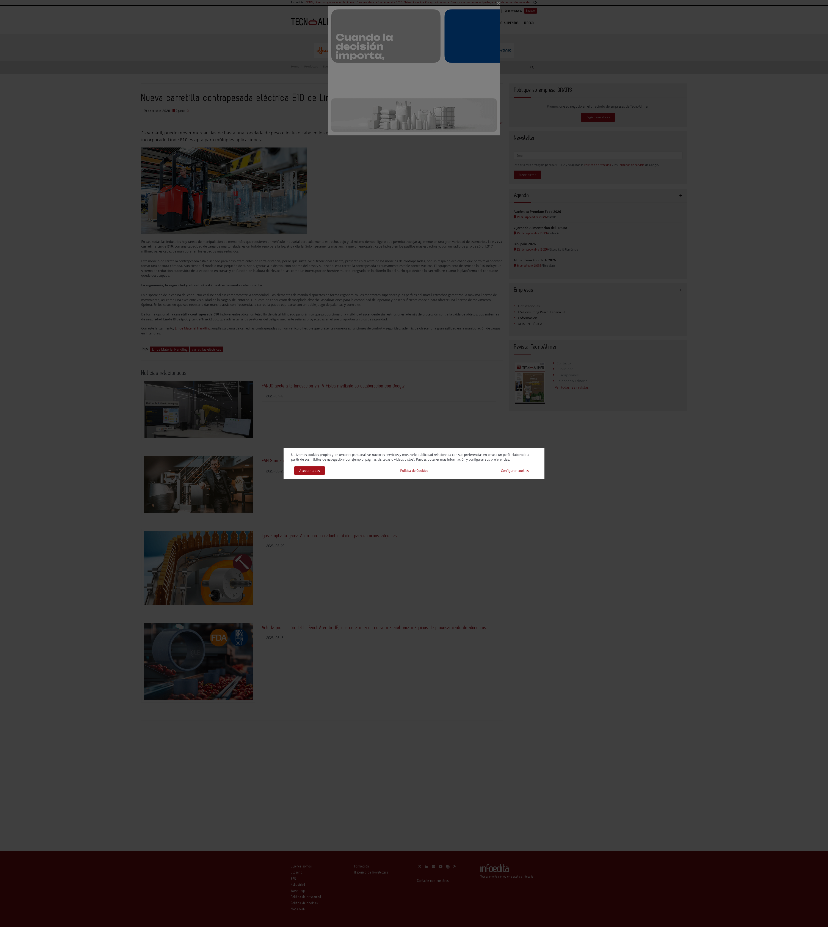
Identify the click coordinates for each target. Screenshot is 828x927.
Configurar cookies (515, 470)
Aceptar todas (309, 470)
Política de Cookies (414, 470)
